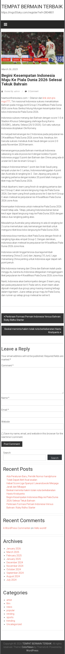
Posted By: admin (12, 91)
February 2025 (14, 555)
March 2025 (12, 552)
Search (7, 452)
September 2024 (15, 573)
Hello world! (40, 528)
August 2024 (13, 576)
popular (6, 59)
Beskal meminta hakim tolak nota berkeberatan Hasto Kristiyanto (32, 331)
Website (5, 421)
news (9, 607)
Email (5, 409)
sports (16, 59)
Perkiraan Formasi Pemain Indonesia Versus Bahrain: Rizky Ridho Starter (32, 318)
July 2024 (11, 579)
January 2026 (13, 548)
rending (10, 614)
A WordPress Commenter (16, 528)
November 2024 (14, 566)
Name (5, 398)
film (8, 603)
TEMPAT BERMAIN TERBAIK (32, 6)
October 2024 (13, 569)
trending (26, 59)
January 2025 (13, 559)
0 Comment (33, 91)
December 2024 (14, 562)
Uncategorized (41, 59)
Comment (7, 365)
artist (9, 600)
